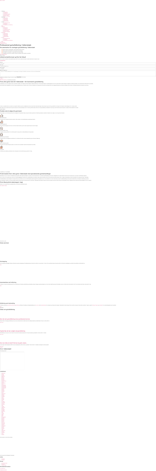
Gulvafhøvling (5, 13)
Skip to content (2, 0)
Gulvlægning (5, 23)
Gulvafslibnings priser (6, 22)
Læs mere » (2, 322)
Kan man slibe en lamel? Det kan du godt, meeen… (13, 343)
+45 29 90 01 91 (2, 468)
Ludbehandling (5, 35)
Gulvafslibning (5, 12)
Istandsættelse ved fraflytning (7, 24)
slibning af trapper (95, 305)
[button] (1, 347)
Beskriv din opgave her (3, 70)
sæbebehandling (43, 305)
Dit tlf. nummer (2, 67)
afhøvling (13, 305)
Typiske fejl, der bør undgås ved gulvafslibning (12, 331)
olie (37, 305)
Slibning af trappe (6, 30)
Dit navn (1, 62)
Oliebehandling (5, 34)
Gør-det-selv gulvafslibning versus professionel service (15, 319)
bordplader (101, 305)
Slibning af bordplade (6, 31)
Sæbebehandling (5, 20)
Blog (2, 25)
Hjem (1, 79)
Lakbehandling (5, 33)
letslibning (17, 305)
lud (38, 305)
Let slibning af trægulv (6, 29)
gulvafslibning (9, 305)
